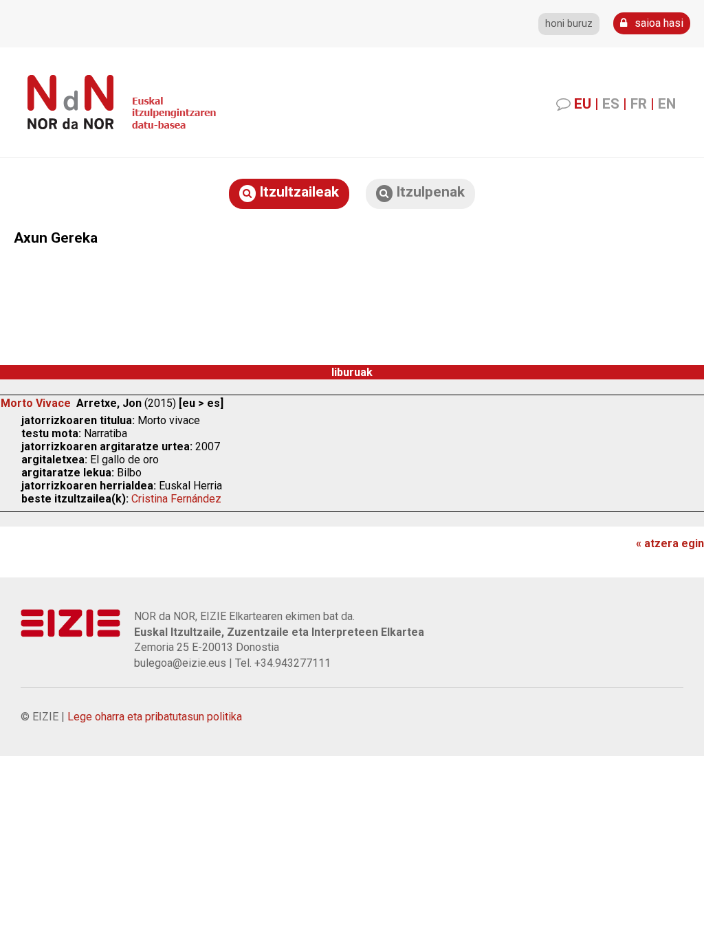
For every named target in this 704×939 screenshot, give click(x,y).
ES (610, 104)
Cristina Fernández (176, 498)
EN (667, 104)
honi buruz (569, 24)
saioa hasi (657, 23)
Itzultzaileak (297, 192)
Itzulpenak (429, 192)
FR (638, 104)
